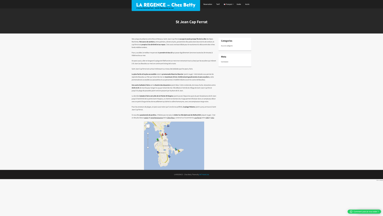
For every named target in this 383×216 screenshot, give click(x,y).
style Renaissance (157, 118)
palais (146, 118)
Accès (247, 4)
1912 (212, 118)
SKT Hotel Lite (204, 174)
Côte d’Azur (171, 118)
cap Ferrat (197, 118)
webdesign (381, 180)
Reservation (207, 4)
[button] (364, 212)
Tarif (218, 4)
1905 (207, 118)
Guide (239, 4)
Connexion (224, 62)
